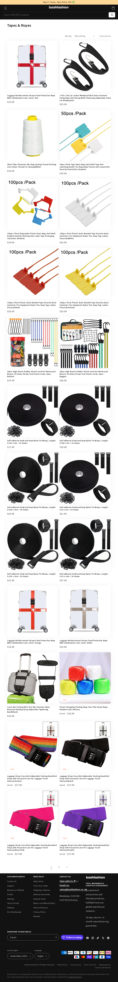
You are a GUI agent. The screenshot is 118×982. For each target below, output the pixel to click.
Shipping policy (105, 965)
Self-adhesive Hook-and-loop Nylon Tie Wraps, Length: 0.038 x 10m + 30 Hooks (31, 508)
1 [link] (51, 867)
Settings (10, 899)
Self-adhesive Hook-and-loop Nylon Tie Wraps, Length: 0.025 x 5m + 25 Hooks (31, 442)
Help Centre (38, 881)
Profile (10, 894)
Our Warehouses (14, 912)
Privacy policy (76, 965)
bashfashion (34, 965)
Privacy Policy (39, 912)
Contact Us (11, 881)
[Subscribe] (56, 937)
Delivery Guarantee (41, 894)
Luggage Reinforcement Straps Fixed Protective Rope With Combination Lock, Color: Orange (31, 641)
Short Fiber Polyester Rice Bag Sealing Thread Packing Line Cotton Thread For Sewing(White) (31, 165)
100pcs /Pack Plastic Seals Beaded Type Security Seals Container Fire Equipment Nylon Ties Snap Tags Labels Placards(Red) (31, 305)
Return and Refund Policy (44, 903)
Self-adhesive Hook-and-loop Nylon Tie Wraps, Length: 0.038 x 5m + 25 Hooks (84, 442)
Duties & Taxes (39, 899)
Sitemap (10, 907)
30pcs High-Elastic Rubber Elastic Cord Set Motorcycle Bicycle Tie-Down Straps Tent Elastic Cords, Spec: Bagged (84, 374)
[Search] (112, 14)
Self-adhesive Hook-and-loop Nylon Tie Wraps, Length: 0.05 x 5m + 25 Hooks (84, 508)
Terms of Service (40, 907)
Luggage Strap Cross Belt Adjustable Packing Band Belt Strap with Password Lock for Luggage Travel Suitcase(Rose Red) (32, 847)
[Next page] (67, 867)
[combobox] (55, 15)
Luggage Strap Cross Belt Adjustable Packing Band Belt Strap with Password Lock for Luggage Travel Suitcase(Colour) (32, 778)
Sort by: (68, 36)
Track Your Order (40, 886)
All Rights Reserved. (47, 965)
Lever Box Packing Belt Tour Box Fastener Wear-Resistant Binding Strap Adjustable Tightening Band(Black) (29, 709)
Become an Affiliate (15, 890)
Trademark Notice (75, 977)
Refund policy (62, 965)
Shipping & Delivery (41, 890)
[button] (5, 8)
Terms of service (90, 965)
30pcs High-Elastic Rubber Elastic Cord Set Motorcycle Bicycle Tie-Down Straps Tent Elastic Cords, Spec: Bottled (31, 374)
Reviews (36, 916)
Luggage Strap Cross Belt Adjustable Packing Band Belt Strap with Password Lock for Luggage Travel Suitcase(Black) (84, 778)
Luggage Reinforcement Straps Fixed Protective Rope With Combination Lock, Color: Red (31, 96)
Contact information (103, 968)
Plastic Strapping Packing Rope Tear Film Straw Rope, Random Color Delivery (84, 708)
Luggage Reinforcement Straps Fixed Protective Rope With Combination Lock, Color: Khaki (83, 641)
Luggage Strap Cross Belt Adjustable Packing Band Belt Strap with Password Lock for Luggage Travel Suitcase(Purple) (84, 847)
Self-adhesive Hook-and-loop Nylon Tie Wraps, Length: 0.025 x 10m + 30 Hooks (31, 575)
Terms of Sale (13, 903)
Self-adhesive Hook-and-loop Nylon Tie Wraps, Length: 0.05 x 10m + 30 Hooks (84, 575)
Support (10, 886)
